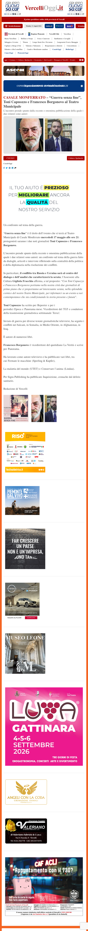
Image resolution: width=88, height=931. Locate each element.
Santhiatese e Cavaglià (62, 39)
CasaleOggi (56, 49)
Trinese (25, 42)
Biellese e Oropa (27, 39)
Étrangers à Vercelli (61, 60)
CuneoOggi (9, 53)
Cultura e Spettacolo (25, 60)
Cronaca (12, 60)
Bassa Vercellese (10, 39)
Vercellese (67, 34)
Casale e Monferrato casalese (37, 49)
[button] (80, 60)
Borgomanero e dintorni (53, 46)
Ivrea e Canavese (43, 39)
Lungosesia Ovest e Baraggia (67, 42)
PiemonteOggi (23, 53)
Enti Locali (48, 60)
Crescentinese (72, 46)
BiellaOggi (70, 49)
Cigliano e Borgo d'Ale (13, 46)
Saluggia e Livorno (11, 42)
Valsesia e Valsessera (33, 46)
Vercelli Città (54, 34)
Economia (38, 60)
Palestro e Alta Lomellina (13, 49)
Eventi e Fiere (75, 60)
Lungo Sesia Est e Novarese (42, 42)
